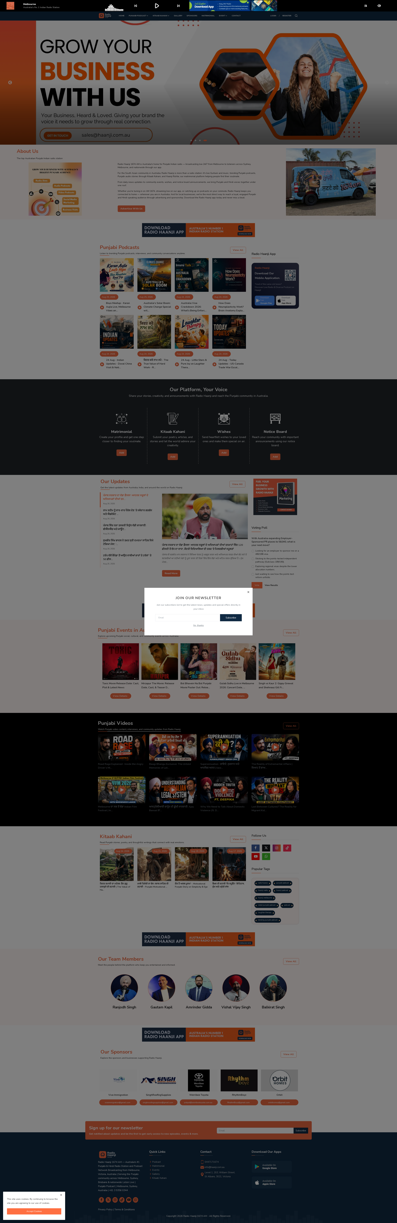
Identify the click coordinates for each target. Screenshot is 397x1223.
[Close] (248, 592)
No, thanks (198, 625)
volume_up (379, 5)
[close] (61, 1195)
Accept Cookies (34, 1211)
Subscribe (231, 617)
